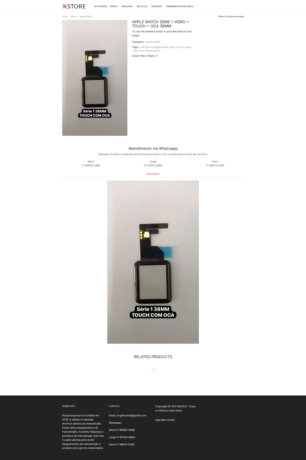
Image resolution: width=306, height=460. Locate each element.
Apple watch (86, 16)
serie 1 (172, 47)
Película (142, 6)
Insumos (156, 6)
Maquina (127, 6)
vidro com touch (142, 50)
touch (180, 47)
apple (157, 47)
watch (156, 50)
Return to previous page (231, 16)
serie (165, 47)
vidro (188, 47)
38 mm (149, 47)
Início (65, 16)
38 (142, 47)
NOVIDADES (100, 6)
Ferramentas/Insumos (179, 6)
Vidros (113, 6)
